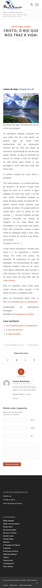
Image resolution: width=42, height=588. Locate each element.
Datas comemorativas (11, 524)
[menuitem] (30, 4)
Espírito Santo (8, 536)
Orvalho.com (7, 496)
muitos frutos (9, 280)
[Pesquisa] (30, 4)
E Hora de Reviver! (14, 330)
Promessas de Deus (10, 551)
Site (32, 436)
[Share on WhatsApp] (25, 360)
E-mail (33, 428)
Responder (16, 398)
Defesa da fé (7, 527)
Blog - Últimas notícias (12, 12)
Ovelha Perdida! (13, 334)
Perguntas (7, 548)
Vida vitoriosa (8, 566)
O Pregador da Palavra (11, 545)
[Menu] (36, 4)
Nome (33, 420)
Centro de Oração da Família (12, 503)
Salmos (6, 557)
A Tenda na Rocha (9, 500)
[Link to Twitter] (37, 583)
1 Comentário (32, 345)
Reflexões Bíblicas (10, 554)
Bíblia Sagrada (8, 521)
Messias (6, 542)
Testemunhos (8, 560)
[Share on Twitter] (16, 360)
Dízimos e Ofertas (10, 533)
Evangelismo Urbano (24, 314)
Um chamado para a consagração (22, 302)
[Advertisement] (21, 64)
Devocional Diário (21, 26)
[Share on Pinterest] (34, 360)
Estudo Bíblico (8, 539)
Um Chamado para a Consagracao (21, 325)
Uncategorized (8, 563)
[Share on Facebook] (7, 360)
